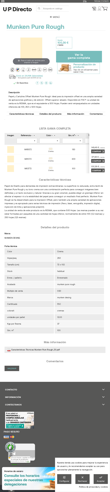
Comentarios (96, 113)
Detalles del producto (51, 113)
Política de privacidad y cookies (93, 487)
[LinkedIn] (50, 84)
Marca (7, 233)
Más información (75, 113)
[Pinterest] (46, 84)
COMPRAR (97, 151)
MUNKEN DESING (12, 238)
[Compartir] (37, 84)
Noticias (97, 1)
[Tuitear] (41, 84)
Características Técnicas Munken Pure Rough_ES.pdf (35, 350)
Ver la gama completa (79, 56)
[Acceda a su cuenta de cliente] (100, 8)
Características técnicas (21, 113)
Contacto (105, 1)
